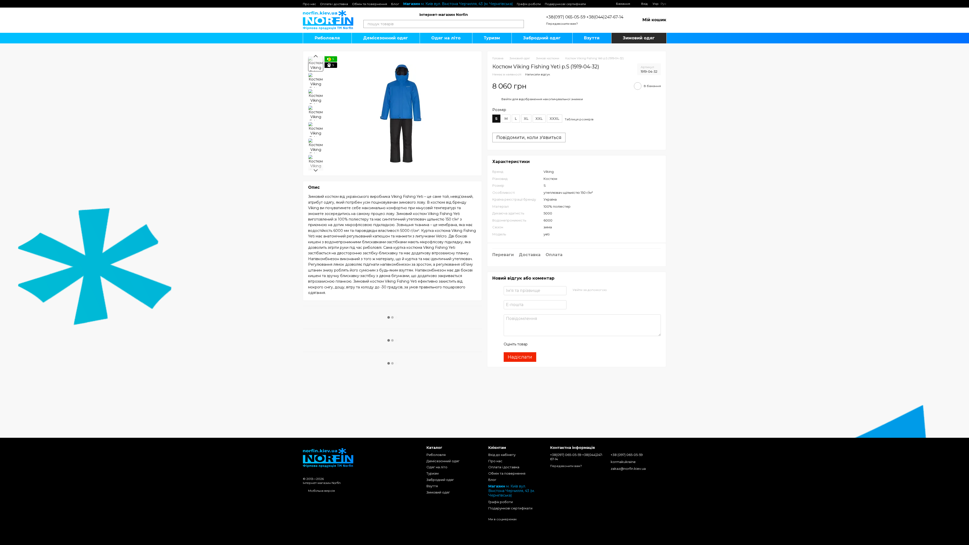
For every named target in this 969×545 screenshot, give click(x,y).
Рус (663, 3)
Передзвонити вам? (562, 23)
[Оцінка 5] (568, 344)
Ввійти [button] (506, 99)
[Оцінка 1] (536, 344)
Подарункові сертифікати (565, 4)
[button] (576, 199)
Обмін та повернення (369, 4)
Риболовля (327, 38)
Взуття (592, 38)
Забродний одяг (542, 38)
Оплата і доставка (334, 4)
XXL (539, 118)
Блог (395, 4)
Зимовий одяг (639, 38)
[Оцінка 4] (560, 344)
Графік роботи (529, 4)
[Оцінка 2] (544, 344)
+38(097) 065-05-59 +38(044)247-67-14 (584, 17)
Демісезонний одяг (385, 38)
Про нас (309, 4)
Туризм (492, 38)
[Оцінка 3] (552, 344)
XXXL (554, 118)
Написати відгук (537, 74)
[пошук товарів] (520, 24)
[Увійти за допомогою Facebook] (612, 290)
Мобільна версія (321, 491)
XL (526, 118)
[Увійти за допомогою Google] (620, 290)
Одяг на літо (446, 38)
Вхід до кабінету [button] (502, 455)
